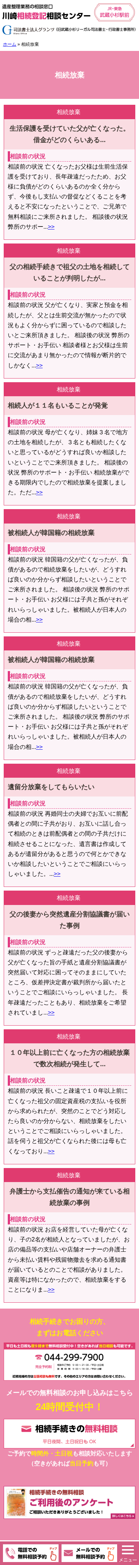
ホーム (9, 44)
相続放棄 (68, 112)
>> (51, 227)
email (89, 1553)
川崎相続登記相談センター (69, 19)
